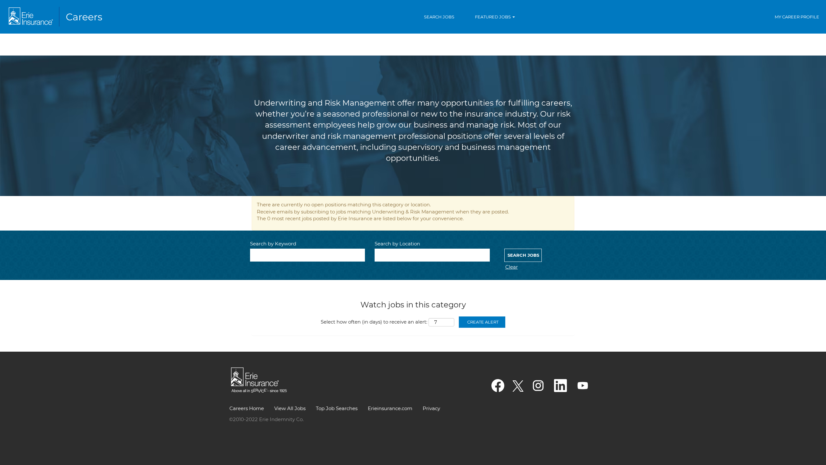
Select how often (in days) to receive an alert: (374, 322)
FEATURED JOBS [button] (493, 16)
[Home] (56, 16)
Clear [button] (511, 267)
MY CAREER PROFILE (797, 16)
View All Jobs (290, 408)
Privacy (431, 408)
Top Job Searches (337, 408)
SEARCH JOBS (439, 16)
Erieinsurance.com (390, 408)
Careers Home (246, 408)
